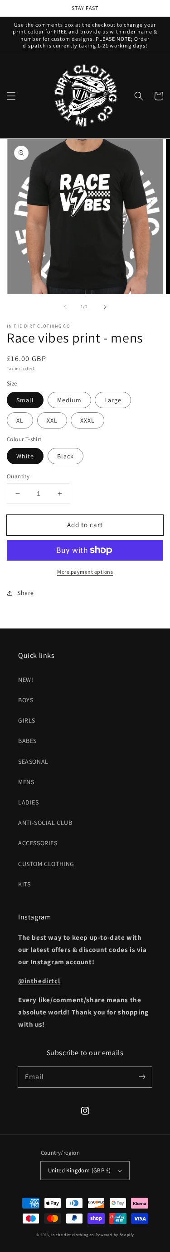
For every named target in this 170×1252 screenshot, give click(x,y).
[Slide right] (105, 307)
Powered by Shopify (115, 1234)
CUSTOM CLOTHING (46, 864)
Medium (69, 400)
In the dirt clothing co (72, 1234)
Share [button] (25, 593)
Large (112, 400)
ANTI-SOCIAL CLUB (45, 823)
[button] (11, 96)
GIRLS (26, 720)
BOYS (25, 700)
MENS (26, 782)
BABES (27, 741)
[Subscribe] (142, 1077)
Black (65, 456)
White (25, 456)
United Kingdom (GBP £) (79, 1170)
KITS (24, 884)
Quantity (18, 476)
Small (25, 400)
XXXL (87, 420)
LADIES (28, 802)
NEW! (25, 680)
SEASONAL (33, 761)
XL (20, 420)
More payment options (85, 571)
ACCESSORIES (38, 843)
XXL (52, 420)
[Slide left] (65, 307)
